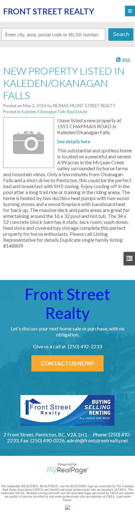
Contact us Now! (67, 363)
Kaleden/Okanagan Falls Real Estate (54, 111)
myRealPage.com (67, 470)
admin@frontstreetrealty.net (97, 440)
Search (121, 34)
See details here (73, 141)
